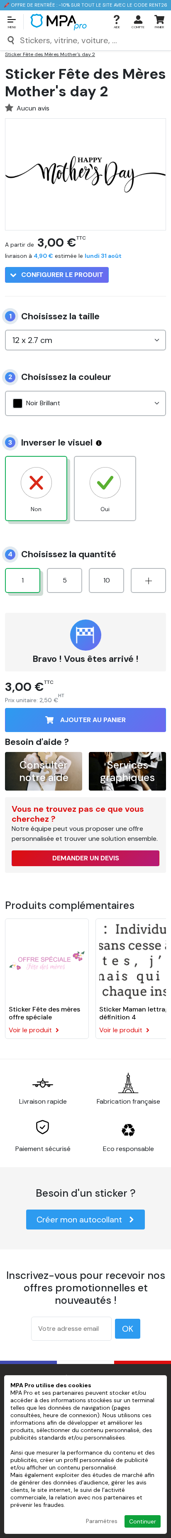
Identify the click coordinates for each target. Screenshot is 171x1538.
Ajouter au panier (93, 719)
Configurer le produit (61, 274)
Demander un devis (85, 858)
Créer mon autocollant (79, 1219)
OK (127, 1328)
